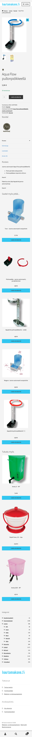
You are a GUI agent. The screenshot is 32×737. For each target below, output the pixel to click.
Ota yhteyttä (8, 708)
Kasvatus (6, 644)
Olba (7, 641)
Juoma (10, 11)
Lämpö (6, 647)
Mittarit (6, 650)
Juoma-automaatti (7, 111)
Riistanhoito (7, 653)
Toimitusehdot (8, 691)
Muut (7, 635)
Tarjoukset (7, 662)
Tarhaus (6, 659)
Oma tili (5, 734)
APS (7, 626)
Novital (15, 11)
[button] (27, 20)
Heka (7, 632)
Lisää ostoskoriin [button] (16, 240)
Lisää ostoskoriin (16, 97)
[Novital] (16, 126)
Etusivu (6, 11)
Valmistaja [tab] (5, 146)
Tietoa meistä (8, 687)
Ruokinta (6, 656)
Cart (24, 732)
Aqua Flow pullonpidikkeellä (20, 109)
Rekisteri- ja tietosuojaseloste (13, 694)
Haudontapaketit (8, 618)
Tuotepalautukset (9, 712)
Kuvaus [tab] (4, 140)
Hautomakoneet (8, 621)
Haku (16, 734)
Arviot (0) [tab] (4, 156)
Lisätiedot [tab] (5, 151)
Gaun (7, 629)
